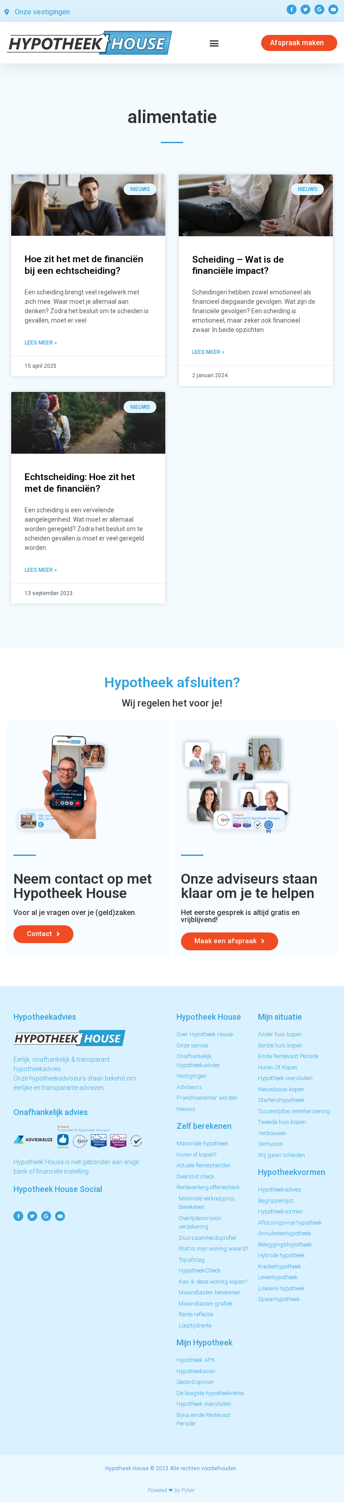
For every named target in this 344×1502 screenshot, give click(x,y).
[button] (214, 42)
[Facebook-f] (292, 9)
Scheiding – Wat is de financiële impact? (238, 265)
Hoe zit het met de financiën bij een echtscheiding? (84, 265)
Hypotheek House (127, 1468)
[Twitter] (305, 9)
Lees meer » (41, 343)
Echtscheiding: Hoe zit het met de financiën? (80, 483)
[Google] (319, 9)
